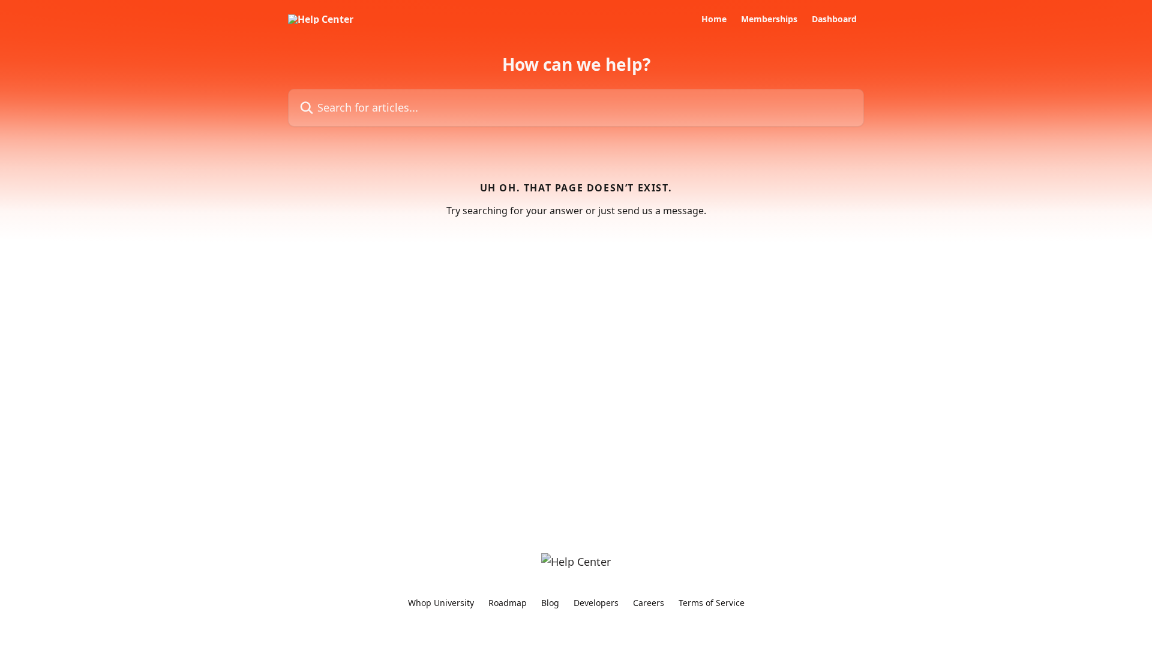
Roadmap (507, 602)
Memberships (769, 19)
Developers (596, 602)
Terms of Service (712, 602)
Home (714, 19)
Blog (550, 602)
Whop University (441, 602)
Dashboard (834, 19)
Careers (648, 602)
